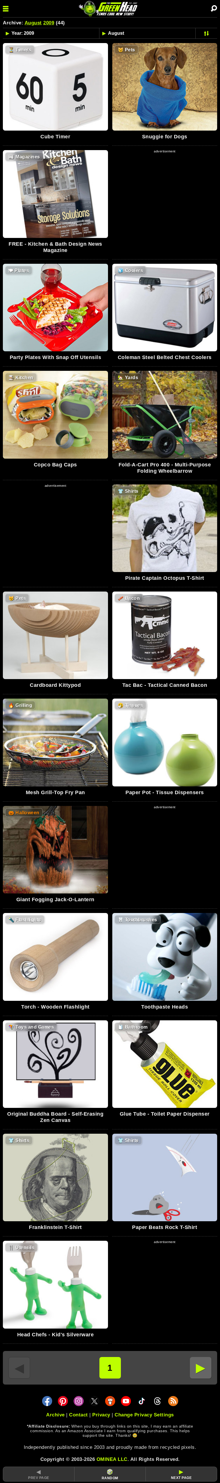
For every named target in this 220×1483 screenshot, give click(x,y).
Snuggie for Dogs (164, 136)
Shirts (128, 491)
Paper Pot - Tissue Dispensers (164, 792)
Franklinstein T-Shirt (55, 1227)
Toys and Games (31, 1027)
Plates (18, 270)
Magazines (24, 156)
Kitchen (21, 377)
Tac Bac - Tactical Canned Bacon (164, 685)
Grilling (20, 705)
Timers (19, 49)
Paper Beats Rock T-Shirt (164, 1227)
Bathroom (133, 1027)
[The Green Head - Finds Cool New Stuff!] (109, 8)
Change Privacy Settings (144, 1415)
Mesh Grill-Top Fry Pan (55, 792)
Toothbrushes (137, 919)
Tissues (130, 705)
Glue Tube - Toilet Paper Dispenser (165, 1114)
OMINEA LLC (112, 1459)
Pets (126, 49)
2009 (48, 23)
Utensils (21, 1247)
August (33, 23)
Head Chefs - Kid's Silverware (55, 1334)
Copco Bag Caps (55, 465)
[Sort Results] (206, 33)
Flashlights (24, 919)
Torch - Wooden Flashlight (55, 1007)
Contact (78, 1415)
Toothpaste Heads (164, 1007)
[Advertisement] (165, 194)
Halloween (24, 812)
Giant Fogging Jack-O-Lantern (55, 899)
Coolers (130, 270)
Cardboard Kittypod (55, 685)
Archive (55, 1415)
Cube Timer (55, 136)
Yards (128, 377)
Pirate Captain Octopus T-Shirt (164, 578)
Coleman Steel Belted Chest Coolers (165, 357)
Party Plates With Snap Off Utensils (55, 357)
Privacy (101, 1415)
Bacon (129, 598)
